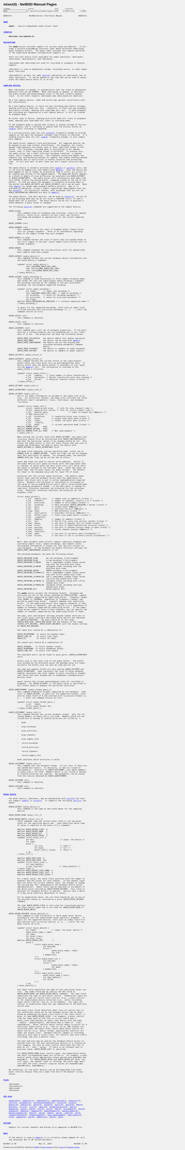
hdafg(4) (25, 1111)
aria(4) (72, 1103)
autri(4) (59, 1105)
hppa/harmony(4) (52, 1111)
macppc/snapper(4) (18, 1113)
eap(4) (73, 1107)
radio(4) (68, 1113)
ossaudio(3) (25, 1103)
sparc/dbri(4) (75, 1115)
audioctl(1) (28, 1101)
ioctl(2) (46, 75)
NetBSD (36, 1147)
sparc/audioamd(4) (56, 1115)
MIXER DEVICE (9, 794)
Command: (7, 9)
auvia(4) (70, 1105)
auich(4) (37, 1105)
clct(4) (33, 1107)
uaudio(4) (21, 1117)
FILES (6, 1080)
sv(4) (11, 1117)
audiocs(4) (26, 1105)
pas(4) (59, 1113)
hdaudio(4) (36, 1111)
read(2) (12, 129)
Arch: (57, 9)
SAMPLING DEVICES (12, 86)
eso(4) (41, 1109)
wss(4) (31, 1117)
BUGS (5, 1133)
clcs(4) (23, 1107)
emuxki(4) (13, 1109)
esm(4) (32, 1109)
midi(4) (33, 1113)
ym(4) (60, 1117)
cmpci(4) (43, 1107)
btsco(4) (13, 1107)
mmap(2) (59, 170)
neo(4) (42, 1113)
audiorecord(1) (59, 1101)
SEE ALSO (7, 1096)
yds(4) (52, 1117)
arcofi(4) (62, 1103)
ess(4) (49, 1109)
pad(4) (50, 1113)
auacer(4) (13, 1105)
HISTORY (7, 1123)
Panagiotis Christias (73, 1147)
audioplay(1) (43, 1101)
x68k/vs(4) (42, 1117)
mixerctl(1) (75, 1101)
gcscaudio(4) (69, 1109)
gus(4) (81, 1109)
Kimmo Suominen (47, 1147)
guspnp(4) (13, 1111)
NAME (5, 22)
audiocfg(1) (15, 1101)
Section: (31, 9)
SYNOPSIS (7, 32)
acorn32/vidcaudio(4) (44, 1103)
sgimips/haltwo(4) (18, 1115)
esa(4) (24, 1109)
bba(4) (79, 1105)
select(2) (69, 197)
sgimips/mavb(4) (37, 1115)
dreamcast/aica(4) (58, 1107)
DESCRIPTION (9, 42)
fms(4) (58, 1109)
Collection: (69, 9)
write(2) (50, 133)
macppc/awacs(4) (70, 1111)
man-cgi (62, 1147)
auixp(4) (48, 1105)
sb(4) (78, 1113)
